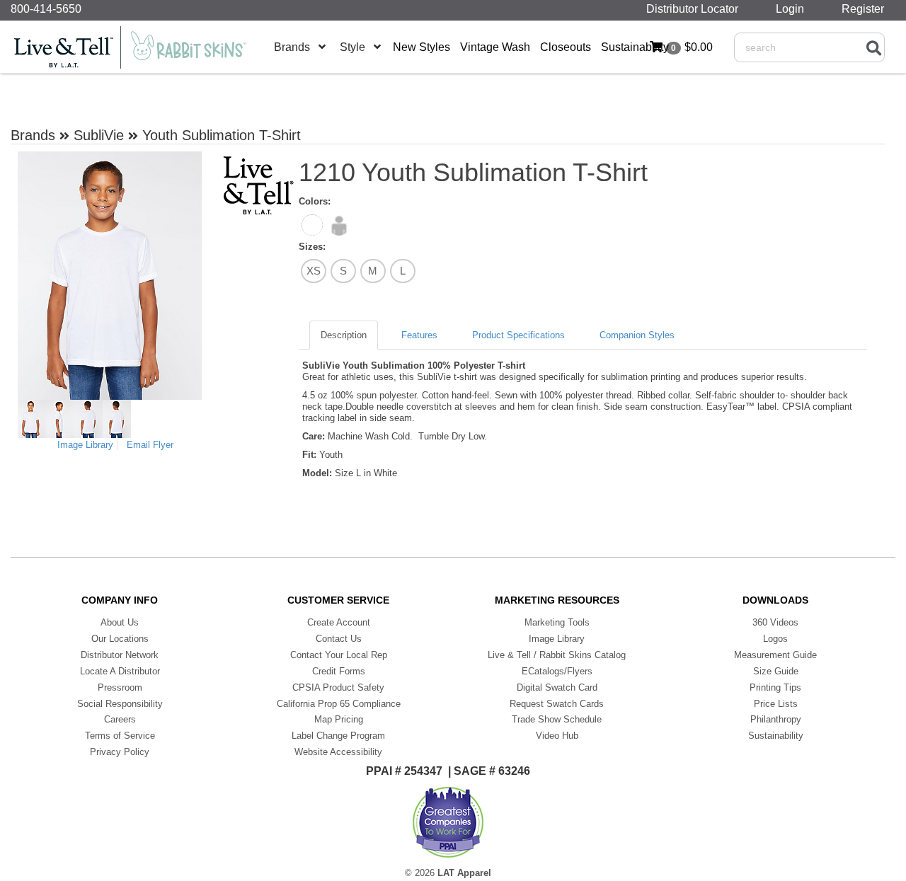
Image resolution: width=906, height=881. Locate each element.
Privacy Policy (119, 752)
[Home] (138, 47)
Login (793, 9)
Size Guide (775, 671)
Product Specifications (518, 335)
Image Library (85, 444)
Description (344, 335)
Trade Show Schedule (557, 719)
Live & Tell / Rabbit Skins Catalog (557, 655)
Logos (775, 638)
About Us (120, 622)
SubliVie (99, 135)
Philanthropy (775, 719)
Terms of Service (120, 735)
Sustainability (635, 47)
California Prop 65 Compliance (339, 703)
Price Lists (776, 703)
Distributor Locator (695, 9)
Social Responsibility (120, 703)
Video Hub (557, 735)
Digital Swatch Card (557, 687)
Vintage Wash (495, 47)
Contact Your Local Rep (338, 655)
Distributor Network (120, 655)
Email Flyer (150, 444)
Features (419, 335)
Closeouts (565, 47)
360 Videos (775, 622)
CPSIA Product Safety (338, 687)
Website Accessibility (338, 752)
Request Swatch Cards (557, 703)
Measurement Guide (775, 655)
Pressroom (120, 687)
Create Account (338, 622)
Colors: (315, 201)
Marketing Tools (557, 622)
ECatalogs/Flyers (557, 671)
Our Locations (120, 638)
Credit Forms (338, 671)
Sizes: (312, 246)
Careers (120, 719)
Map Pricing (338, 719)
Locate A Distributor (120, 671)
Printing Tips (775, 687)
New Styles (421, 47)
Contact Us (339, 638)
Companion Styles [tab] (637, 335)
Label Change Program (338, 735)
